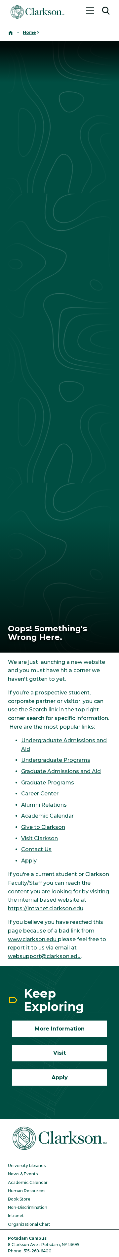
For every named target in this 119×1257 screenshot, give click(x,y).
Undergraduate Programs (55, 760)
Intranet (16, 1215)
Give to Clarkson (43, 827)
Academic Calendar (47, 816)
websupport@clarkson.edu (44, 956)
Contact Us (36, 849)
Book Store (19, 1199)
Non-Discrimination (27, 1207)
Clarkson (45, 838)
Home (29, 32)
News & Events (23, 1173)
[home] (10, 32)
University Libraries (27, 1165)
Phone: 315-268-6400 (30, 1250)
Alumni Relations (44, 805)
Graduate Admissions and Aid (61, 771)
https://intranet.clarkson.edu (45, 908)
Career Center (40, 793)
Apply (29, 860)
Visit (27, 838)
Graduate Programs (47, 782)
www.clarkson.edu (33, 939)
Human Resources (26, 1190)
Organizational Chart (29, 1224)
